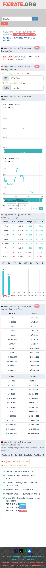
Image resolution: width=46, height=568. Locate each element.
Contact (22, 560)
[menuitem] (23, 151)
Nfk (6, 87)
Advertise (30, 560)
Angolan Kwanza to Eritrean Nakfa (20, 39)
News (21, 557)
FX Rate (15, 557)
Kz (5, 78)
